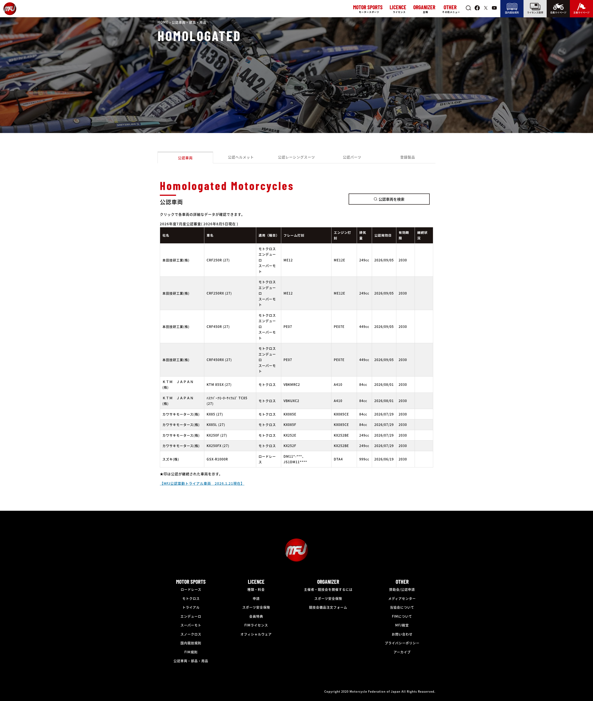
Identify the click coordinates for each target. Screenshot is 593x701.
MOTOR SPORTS (191, 581)
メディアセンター (402, 598)
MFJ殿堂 (402, 625)
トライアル (191, 607)
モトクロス (191, 598)
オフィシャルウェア (256, 634)
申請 (256, 598)
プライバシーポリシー (402, 643)
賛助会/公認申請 (402, 589)
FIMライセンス (256, 625)
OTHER (402, 581)
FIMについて (402, 616)
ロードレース (191, 589)
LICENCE (256, 581)
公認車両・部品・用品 (190, 660)
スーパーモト (190, 625)
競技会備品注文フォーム (328, 607)
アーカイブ (402, 652)
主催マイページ (581, 12)
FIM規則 (191, 652)
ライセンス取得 (535, 12)
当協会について (402, 607)
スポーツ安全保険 (256, 607)
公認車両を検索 (391, 199)
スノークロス (190, 634)
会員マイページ (558, 12)
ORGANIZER (328, 581)
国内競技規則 (512, 12)
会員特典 (256, 616)
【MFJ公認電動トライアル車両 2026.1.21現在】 (202, 483)
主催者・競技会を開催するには (328, 589)
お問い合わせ (402, 634)
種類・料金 (256, 589)
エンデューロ (190, 616)
